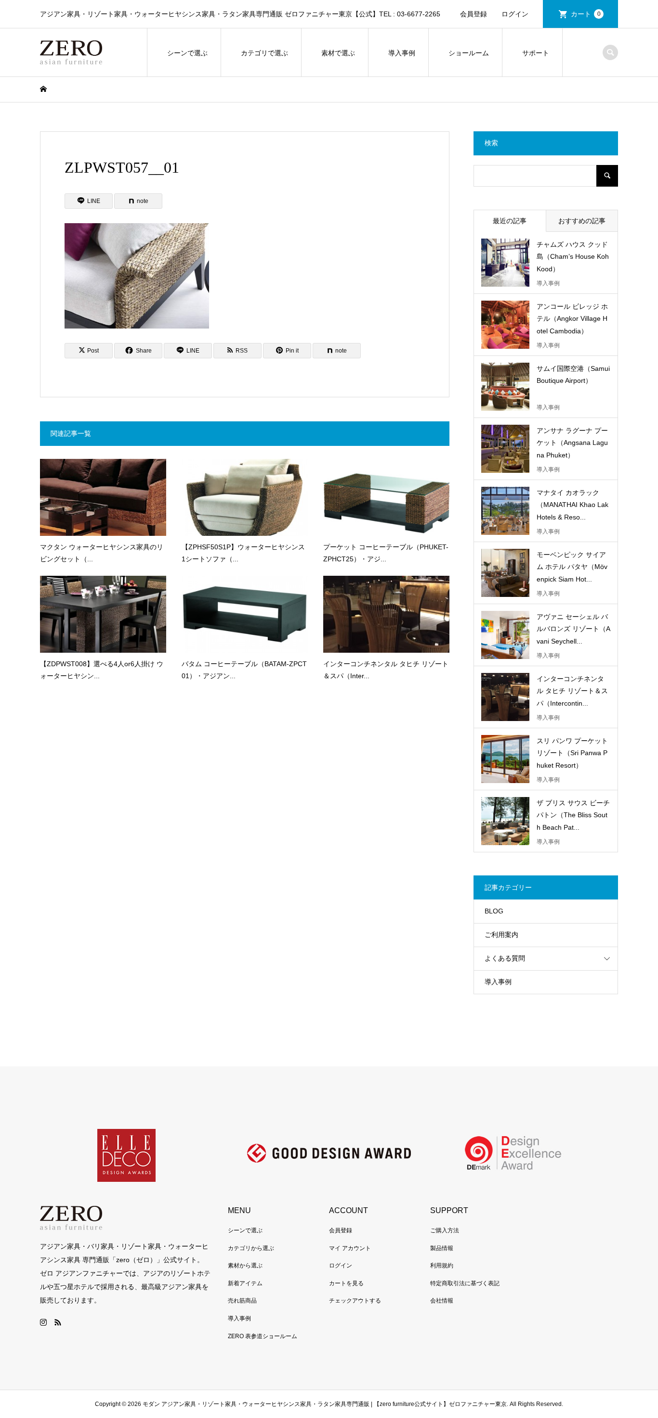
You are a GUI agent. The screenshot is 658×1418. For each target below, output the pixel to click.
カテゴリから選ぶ (251, 1248)
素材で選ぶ (338, 53)
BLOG (494, 911)
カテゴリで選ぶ (264, 53)
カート (586, 14)
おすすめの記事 (581, 221)
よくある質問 (505, 958)
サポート (535, 53)
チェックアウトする (355, 1300)
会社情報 (441, 1300)
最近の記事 (509, 221)
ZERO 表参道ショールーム (262, 1336)
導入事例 (402, 53)
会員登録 (473, 14)
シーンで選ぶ (187, 53)
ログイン (514, 14)
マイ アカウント (350, 1248)
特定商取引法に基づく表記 (465, 1283)
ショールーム (469, 53)
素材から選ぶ (245, 1265)
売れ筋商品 (242, 1300)
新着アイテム (245, 1283)
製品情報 (441, 1248)
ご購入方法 (444, 1230)
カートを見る (346, 1283)
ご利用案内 (501, 934)
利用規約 (441, 1265)
